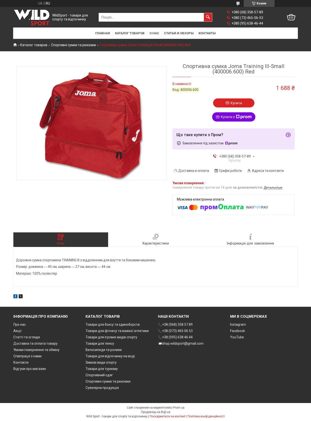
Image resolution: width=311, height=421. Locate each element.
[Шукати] (208, 17)
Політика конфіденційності (206, 416)
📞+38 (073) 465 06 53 (175, 331)
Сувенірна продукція (102, 388)
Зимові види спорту (101, 362)
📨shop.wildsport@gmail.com (181, 343)
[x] (21, 297)
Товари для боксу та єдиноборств (113, 324)
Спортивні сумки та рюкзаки (73, 45)
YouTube (237, 337)
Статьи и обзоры (179, 33)
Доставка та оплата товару (35, 343)
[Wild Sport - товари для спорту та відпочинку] (32, 17)
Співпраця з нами (27, 356)
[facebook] (15, 297)
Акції (17, 331)
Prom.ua (178, 407)
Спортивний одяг (99, 375)
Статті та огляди (26, 337)
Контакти (20, 362)
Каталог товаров (130, 33)
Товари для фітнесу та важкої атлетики (117, 331)
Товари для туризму (102, 369)
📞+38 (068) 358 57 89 (175, 324)
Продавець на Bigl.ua (155, 412)
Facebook (237, 331)
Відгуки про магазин (29, 369)
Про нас (19, 324)
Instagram (238, 324)
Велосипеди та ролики (104, 350)
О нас (154, 33)
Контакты (207, 33)
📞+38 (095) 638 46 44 (175, 337)
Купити (236, 103)
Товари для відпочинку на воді (110, 356)
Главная (102, 33)
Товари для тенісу (100, 343)
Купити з (228, 117)
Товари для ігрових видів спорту (111, 337)
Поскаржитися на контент (167, 416)
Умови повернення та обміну (36, 350)
